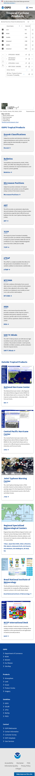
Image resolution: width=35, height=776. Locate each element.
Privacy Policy (25, 766)
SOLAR (7, 707)
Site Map (8, 666)
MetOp (7, 713)
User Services (9, 741)
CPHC (5, 450)
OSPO (5, 649)
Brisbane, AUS (11, 548)
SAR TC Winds (9, 351)
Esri (34, 111)
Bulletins (7, 172)
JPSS (6, 710)
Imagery (7, 691)
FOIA (28, 763)
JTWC (6, 497)
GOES (7, 703)
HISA (5, 324)
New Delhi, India (18, 544)
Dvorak (6, 148)
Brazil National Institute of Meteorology (17, 594)
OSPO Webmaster (11, 728)
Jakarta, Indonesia (12, 546)
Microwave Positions (11, 195)
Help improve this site (24, 774)
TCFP (6, 247)
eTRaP (6, 270)
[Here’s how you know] (17, 2)
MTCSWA (7, 296)
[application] (17, 82)
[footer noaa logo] (17, 756)
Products (6, 674)
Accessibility (9, 763)
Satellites (6, 699)
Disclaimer (20, 763)
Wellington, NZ (21, 548)
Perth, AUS (22, 546)
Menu (31, 7)
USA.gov (18, 769)
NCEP (5, 636)
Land (6, 682)
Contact (6, 724)
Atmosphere (9, 678)
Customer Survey (11, 735)
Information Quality (11, 766)
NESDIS (7, 660)
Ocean (7, 685)
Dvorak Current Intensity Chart (10, 122)
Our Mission (9, 663)
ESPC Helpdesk (10, 738)
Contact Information (11, 732)
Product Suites (10, 688)
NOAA (7, 657)
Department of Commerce (13, 653)
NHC (5, 403)
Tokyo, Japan (8, 544)
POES (7, 716)
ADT (5, 221)
